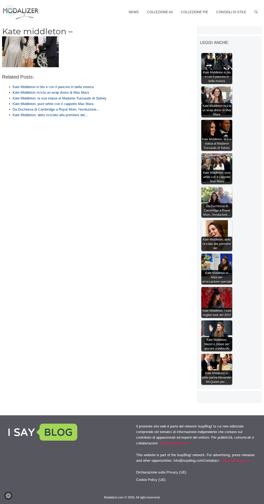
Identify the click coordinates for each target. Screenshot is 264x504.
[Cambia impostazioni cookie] (8, 496)
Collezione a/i (160, 12)
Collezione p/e (194, 12)
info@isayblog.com (174, 443)
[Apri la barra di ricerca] (256, 12)
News (134, 12)
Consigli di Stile (231, 12)
